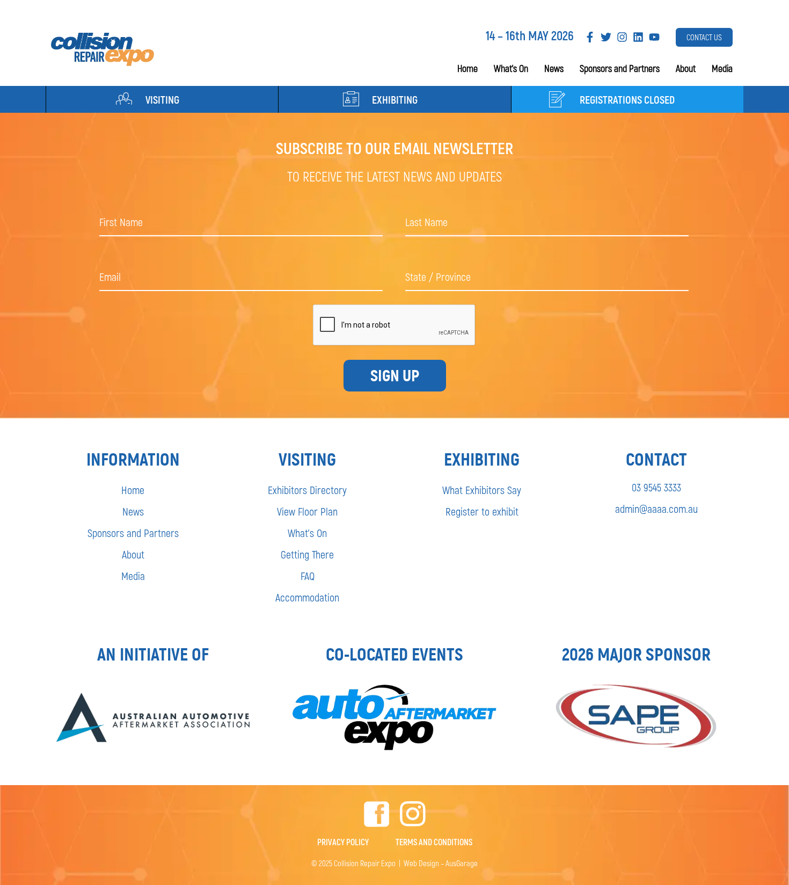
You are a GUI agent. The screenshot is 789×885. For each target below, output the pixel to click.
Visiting (162, 99)
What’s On (511, 68)
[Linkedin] (638, 37)
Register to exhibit (481, 511)
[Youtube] (654, 37)
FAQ (308, 575)
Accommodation (307, 597)
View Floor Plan (307, 511)
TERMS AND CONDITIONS (434, 842)
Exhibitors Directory (307, 489)
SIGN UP (394, 375)
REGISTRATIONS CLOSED (627, 99)
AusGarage (461, 863)
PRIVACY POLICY (343, 842)
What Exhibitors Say (481, 489)
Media (722, 68)
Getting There (307, 554)
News (554, 68)
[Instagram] (622, 37)
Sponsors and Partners (620, 68)
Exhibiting (395, 99)
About (686, 68)
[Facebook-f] (590, 37)
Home (467, 68)
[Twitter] (606, 37)
